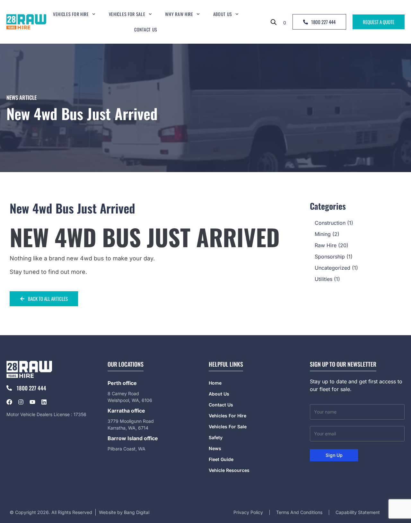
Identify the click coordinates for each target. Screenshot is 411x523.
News (215, 448)
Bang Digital (136, 512)
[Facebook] (12, 402)
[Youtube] (35, 402)
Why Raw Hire (179, 14)
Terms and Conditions (299, 512)
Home (215, 383)
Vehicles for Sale (127, 14)
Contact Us (145, 29)
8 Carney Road (123, 393)
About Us (222, 14)
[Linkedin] (47, 402)
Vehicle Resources (229, 470)
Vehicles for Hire (71, 14)
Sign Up (334, 455)
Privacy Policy (248, 512)
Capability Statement (358, 512)
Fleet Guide (221, 459)
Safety (216, 437)
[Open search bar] (273, 22)
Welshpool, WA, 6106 (130, 400)
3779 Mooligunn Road (131, 421)
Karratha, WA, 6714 (128, 428)
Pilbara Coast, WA (126, 448)
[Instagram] (24, 402)
